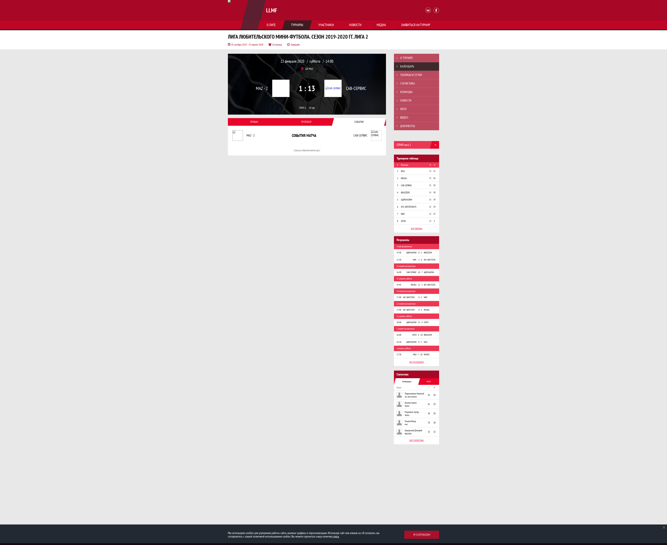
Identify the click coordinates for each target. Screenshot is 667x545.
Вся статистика (417, 440)
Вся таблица (416, 228)
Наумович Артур (412, 412)
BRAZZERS (408, 433)
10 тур (312, 107)
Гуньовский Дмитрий (413, 430)
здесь (336, 536)
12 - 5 (420, 284)
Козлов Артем (411, 402)
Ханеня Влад (410, 421)
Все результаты (417, 362)
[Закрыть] (664, 527)
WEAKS (407, 406)
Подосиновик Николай (414, 393)
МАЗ (406, 424)
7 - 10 (420, 354)
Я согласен (421, 534)
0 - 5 (420, 252)
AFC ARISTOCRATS (411, 397)
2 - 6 (420, 259)
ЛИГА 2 (302, 107)
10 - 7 (420, 272)
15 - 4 (420, 322)
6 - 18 (420, 334)
